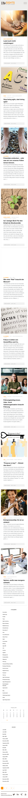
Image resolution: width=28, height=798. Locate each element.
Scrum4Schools (6, 634)
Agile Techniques (6, 677)
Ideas (4, 697)
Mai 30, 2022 (13, 544)
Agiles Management (8, 39)
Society (14, 218)
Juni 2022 (4, 732)
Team (5, 398)
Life (11, 156)
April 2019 (5, 770)
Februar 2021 (5, 752)
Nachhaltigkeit (15, 217)
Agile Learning (5, 621)
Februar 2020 (5, 761)
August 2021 (5, 745)
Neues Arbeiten (18, 459)
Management (5, 654)
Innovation (5, 612)
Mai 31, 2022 (13, 485)
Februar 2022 (5, 738)
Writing (4, 643)
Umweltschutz (7, 218)
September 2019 (6, 767)
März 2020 (5, 758)
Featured (4, 672)
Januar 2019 (5, 776)
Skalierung (5, 614)
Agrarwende (5, 687)
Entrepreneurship (17, 518)
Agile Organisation (9, 97)
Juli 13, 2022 (13, 123)
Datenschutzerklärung (6, 795)
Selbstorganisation (18, 336)
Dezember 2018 (6, 779)
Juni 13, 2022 (13, 184)
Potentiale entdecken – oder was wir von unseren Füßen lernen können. (13, 160)
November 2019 (6, 763)
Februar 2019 (5, 774)
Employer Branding (6, 666)
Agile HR (4, 645)
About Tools (5, 636)
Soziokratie (5, 641)
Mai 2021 (4, 747)
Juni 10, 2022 (13, 244)
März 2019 (5, 772)
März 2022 (5, 736)
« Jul (7, 720)
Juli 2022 (4, 729)
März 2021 (5, 749)
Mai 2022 (4, 734)
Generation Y (5, 630)
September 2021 (6, 743)
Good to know (16, 156)
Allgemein (5, 156)
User (3, 632)
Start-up (4, 675)
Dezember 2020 (6, 754)
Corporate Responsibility (8, 663)
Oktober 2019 (5, 765)
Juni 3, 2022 (13, 303)
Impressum (4, 793)
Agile (15, 39)
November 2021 (6, 740)
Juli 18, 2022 (13, 63)
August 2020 (5, 756)
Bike (14, 277)
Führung (9, 396)
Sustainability (5, 657)
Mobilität (4, 685)
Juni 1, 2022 (13, 426)
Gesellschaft (6, 217)
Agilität (9, 96)
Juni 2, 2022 (13, 363)
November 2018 (6, 781)
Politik (4, 616)
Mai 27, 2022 (13, 602)
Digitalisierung (6, 625)
